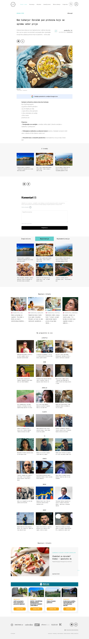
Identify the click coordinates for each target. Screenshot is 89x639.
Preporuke (65, 4)
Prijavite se (45, 228)
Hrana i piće (23, 4)
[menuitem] (76, 4)
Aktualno (39, 4)
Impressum (50, 633)
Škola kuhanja (56, 4)
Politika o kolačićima (74, 633)
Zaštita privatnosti (67, 633)
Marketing (55, 633)
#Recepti (69, 13)
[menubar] (76, 4)
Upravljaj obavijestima (72, 629)
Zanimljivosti (47, 4)
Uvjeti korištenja (60, 633)
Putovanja (31, 4)
